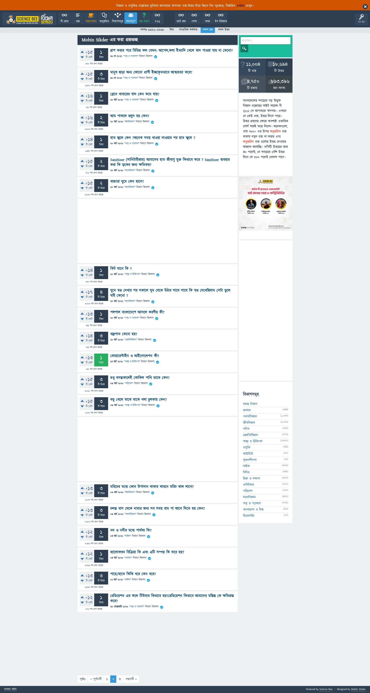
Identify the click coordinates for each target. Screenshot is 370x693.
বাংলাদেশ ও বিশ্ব (253, 509)
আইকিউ (248, 453)
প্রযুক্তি (246, 447)
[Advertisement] (158, 231)
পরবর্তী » (131, 679)
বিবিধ (246, 472)
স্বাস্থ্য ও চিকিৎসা (132, 274)
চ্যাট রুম (181, 21)
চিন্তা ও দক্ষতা (251, 478)
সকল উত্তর (224, 30)
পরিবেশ (128, 383)
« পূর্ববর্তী (95, 679)
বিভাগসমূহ (117, 21)
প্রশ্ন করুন (144, 21)
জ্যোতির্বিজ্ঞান (130, 340)
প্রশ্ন (78, 21)
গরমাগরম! (91, 21)
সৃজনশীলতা (250, 460)
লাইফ (127, 536)
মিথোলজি (248, 515)
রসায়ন (128, 558)
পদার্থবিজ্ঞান (130, 514)
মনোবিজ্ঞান (129, 171)
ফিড (172, 30)
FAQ (157, 21)
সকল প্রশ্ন (208, 30)
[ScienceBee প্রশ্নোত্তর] (29, 18)
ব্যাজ (207, 21)
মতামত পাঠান (10, 689)
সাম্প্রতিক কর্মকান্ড (188, 30)
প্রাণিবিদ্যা (248, 484)
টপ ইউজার (221, 21)
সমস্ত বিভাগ (250, 404)
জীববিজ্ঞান (129, 121)
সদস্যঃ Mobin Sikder (152, 30)
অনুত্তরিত (104, 21)
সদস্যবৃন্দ (131, 21)
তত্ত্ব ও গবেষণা (130, 56)
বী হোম (65, 21)
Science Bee (326, 689)
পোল (194, 21)
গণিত (246, 429)
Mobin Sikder (358, 689)
